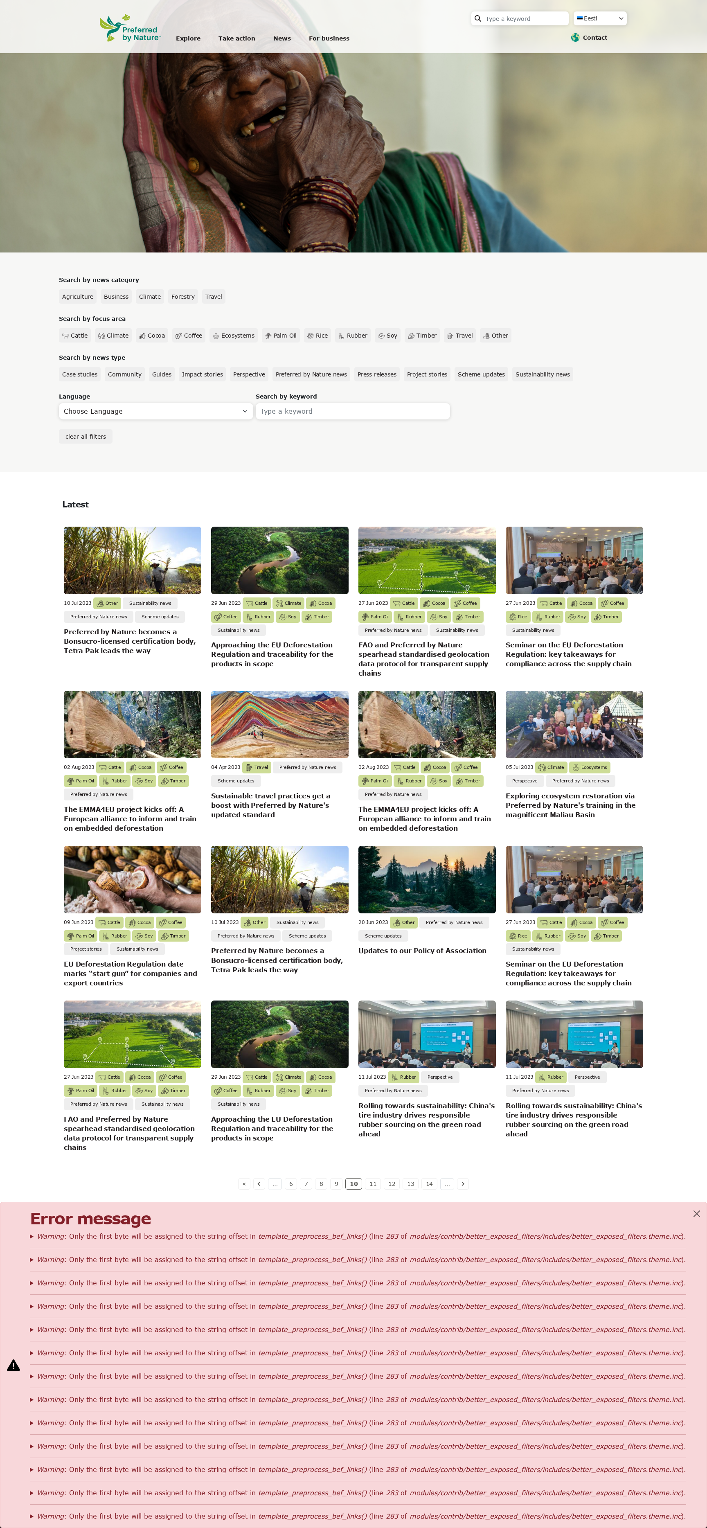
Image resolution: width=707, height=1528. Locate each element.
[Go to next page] (463, 1184)
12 (392, 1183)
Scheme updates (481, 374)
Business (116, 296)
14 (429, 1183)
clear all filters (85, 436)
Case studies (79, 374)
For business (329, 38)
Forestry (183, 296)
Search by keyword (286, 396)
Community (125, 374)
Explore (188, 38)
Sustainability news (543, 374)
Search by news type (92, 357)
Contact (595, 37)
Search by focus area (92, 318)
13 (410, 1183)
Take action (236, 38)
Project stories (427, 374)
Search (477, 18)
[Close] (697, 1213)
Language (74, 396)
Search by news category (99, 279)
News (282, 38)
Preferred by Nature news (311, 374)
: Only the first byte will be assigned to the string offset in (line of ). (361, 1236)
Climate (150, 296)
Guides (161, 374)
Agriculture (77, 296)
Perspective (249, 374)
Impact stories (202, 374)
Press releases (377, 374)
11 (373, 1183)
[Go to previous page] (259, 1184)
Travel (213, 296)
